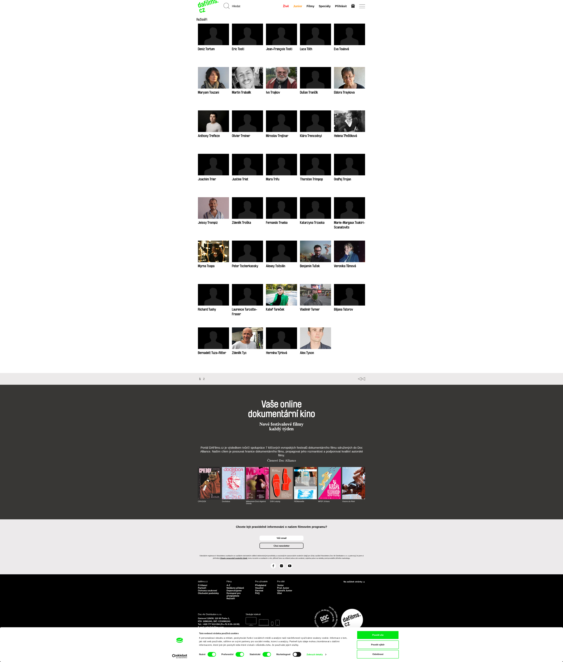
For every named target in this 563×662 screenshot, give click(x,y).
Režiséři (231, 598)
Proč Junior (283, 588)
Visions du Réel (348, 501)
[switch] (240, 654)
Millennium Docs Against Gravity (256, 502)
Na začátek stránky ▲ (354, 581)
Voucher (259, 588)
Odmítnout (377, 654)
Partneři (202, 588)
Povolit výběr (378, 644)
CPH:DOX (202, 501)
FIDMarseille (299, 501)
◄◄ (361, 379)
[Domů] (208, 6)
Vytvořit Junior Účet (284, 591)
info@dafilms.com (214, 627)
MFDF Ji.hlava (324, 501)
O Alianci (202, 585)
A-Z (228, 585)
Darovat (259, 590)
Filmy (310, 6)
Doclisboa (226, 501)
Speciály (325, 6)
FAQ (257, 593)
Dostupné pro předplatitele (234, 594)
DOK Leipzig (275, 501)
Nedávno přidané (235, 588)
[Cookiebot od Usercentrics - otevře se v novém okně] (180, 656)
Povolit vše (378, 635)
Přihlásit (341, 6)
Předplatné (260, 585)
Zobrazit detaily (315, 654)
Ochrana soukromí (207, 590)
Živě (286, 6)
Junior (297, 6)
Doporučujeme (234, 590)
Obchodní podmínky (208, 593)
